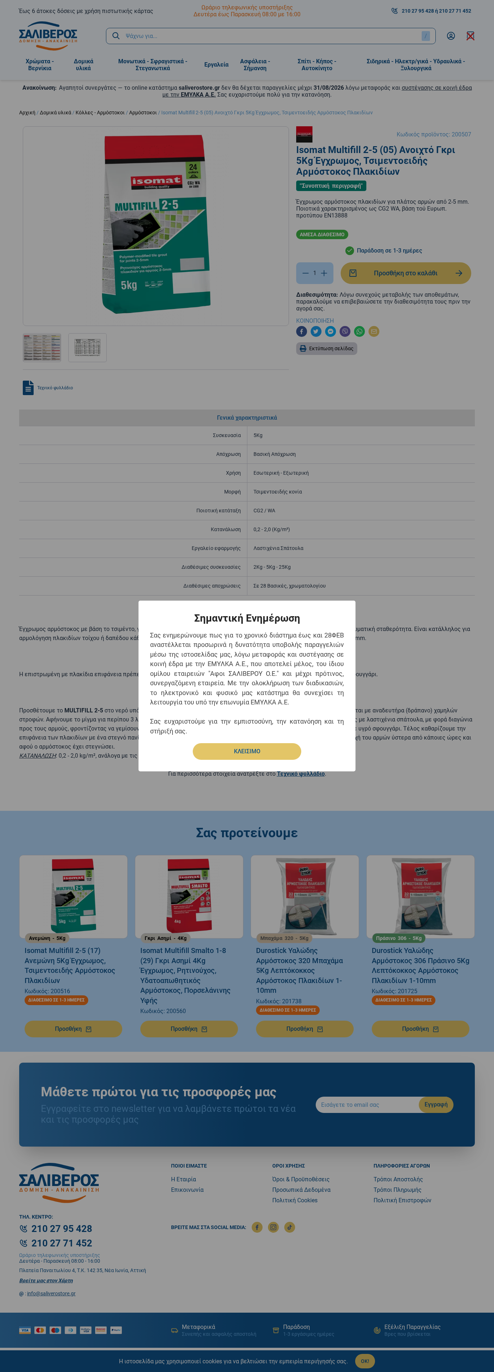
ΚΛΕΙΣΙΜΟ (247, 751)
